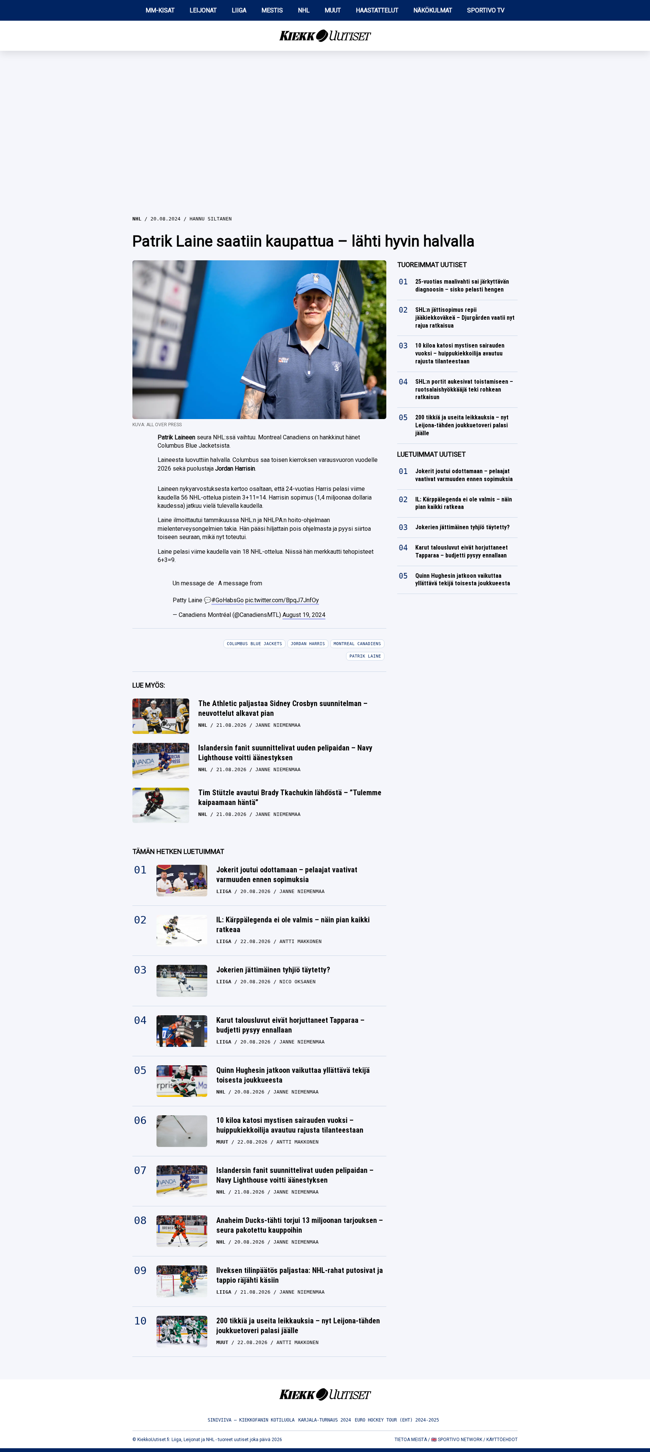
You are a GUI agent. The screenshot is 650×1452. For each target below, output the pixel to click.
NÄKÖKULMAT (432, 10)
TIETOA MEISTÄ (411, 1439)
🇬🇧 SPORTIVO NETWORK (456, 1439)
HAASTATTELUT (377, 10)
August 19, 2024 (303, 614)
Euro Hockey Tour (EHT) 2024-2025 (397, 1420)
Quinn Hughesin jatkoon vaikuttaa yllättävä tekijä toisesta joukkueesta (293, 1075)
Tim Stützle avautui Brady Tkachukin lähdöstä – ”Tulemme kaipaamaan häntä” (289, 797)
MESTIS (272, 10)
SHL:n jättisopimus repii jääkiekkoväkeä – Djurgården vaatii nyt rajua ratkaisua (465, 317)
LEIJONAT (203, 10)
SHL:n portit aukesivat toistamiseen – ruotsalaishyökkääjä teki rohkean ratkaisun (464, 389)
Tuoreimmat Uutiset (432, 265)
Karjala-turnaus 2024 (324, 1420)
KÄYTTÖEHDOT (502, 1439)
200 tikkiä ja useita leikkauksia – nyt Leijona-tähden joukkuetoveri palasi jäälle (298, 1325)
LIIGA (239, 10)
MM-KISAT (160, 10)
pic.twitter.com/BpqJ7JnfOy (282, 600)
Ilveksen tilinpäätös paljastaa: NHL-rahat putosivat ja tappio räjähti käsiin (299, 1275)
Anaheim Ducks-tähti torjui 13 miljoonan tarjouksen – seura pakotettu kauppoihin (299, 1225)
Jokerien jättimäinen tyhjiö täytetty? (273, 969)
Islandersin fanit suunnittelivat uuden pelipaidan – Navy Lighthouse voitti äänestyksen (285, 752)
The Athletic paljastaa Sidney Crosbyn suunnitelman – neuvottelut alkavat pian (283, 708)
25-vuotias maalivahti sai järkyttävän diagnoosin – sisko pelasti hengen (462, 285)
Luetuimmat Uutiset (431, 454)
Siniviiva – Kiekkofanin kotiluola (251, 1420)
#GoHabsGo (227, 600)
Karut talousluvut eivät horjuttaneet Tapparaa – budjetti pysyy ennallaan (290, 1025)
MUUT (333, 10)
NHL (304, 10)
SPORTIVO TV (485, 10)
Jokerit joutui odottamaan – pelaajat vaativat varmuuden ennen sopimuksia (286, 874)
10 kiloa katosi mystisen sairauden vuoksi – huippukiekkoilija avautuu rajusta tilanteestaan (289, 1125)
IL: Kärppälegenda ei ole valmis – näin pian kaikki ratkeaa (293, 924)
